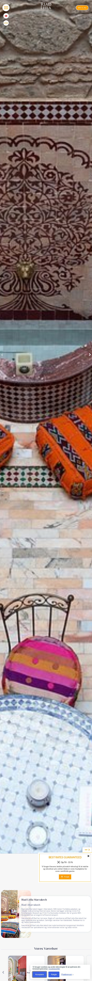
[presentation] (2, 354)
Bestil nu (82, 8)
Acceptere (39, 974)
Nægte (54, 974)
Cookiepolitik (54, 969)
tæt (86, 850)
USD (6, 23)
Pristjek (66, 877)
